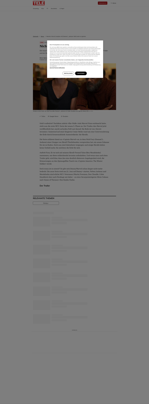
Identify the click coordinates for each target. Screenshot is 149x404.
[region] (75, 59)
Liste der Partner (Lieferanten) (57, 67)
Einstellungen (68, 73)
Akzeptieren (80, 73)
